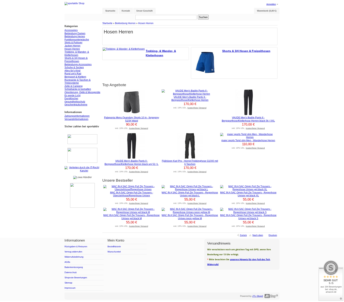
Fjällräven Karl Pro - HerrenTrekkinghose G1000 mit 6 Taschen (190, 163)
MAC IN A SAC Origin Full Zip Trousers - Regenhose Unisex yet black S (248, 217)
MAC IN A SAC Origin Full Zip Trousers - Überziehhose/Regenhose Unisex (131, 194)
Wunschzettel (114, 251)
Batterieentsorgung (73, 267)
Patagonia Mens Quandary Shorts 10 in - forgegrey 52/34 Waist (131, 119)
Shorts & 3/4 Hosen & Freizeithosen (246, 51)
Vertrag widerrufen (73, 251)
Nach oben (257, 235)
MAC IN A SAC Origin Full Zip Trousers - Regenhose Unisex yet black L (190, 194)
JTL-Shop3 (257, 296)
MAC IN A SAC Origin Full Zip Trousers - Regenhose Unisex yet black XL (248, 194)
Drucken (273, 235)
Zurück (243, 235)
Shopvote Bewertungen (75, 277)
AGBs (67, 262)
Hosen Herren (145, 23)
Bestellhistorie (114, 246)
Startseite (107, 23)
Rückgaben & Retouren (75, 246)
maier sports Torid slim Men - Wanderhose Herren (248, 140)
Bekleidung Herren (125, 23)
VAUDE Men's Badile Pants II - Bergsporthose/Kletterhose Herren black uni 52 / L (131, 163)
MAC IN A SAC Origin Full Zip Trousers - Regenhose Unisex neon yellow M (190, 217)
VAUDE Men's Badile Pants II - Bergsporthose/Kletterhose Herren (189, 99)
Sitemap (68, 283)
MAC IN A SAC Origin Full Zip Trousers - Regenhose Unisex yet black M (131, 217)
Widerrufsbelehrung (73, 257)
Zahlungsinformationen (77, 116)
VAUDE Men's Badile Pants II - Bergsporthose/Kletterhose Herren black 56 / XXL (248, 119)
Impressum (69, 288)
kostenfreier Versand (138, 128)
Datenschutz (70, 272)
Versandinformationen (76, 119)
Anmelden (271, 4)
